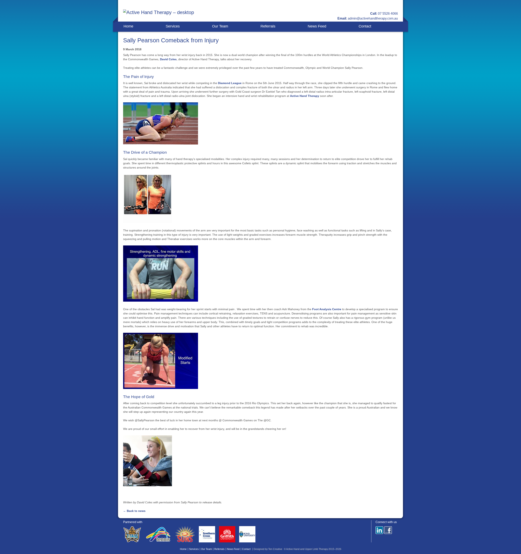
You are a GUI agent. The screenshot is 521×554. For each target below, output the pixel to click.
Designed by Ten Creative (268, 549)
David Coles (168, 59)
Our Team (220, 26)
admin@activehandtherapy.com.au (373, 18)
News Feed (317, 26)
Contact (365, 26)
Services (173, 26)
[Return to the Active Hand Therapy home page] (158, 14)
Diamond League (230, 83)
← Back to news (134, 510)
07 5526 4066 (388, 13)
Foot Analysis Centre (327, 309)
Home (128, 26)
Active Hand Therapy (305, 95)
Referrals (267, 26)
